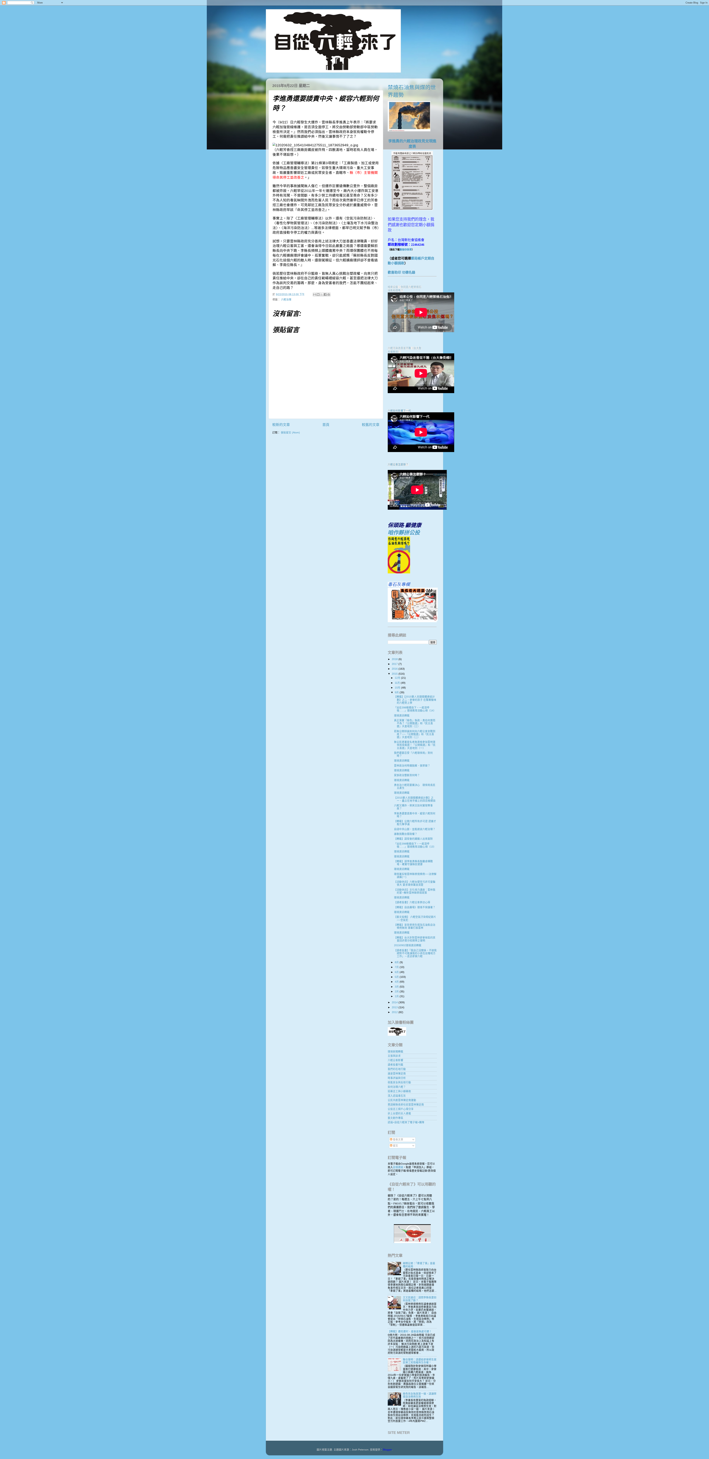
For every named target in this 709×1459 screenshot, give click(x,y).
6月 (397, 972)
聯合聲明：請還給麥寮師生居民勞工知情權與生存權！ (419, 1361)
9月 (397, 692)
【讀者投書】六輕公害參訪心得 (412, 902)
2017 (395, 664)
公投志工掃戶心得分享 (401, 1109)
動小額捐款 (396, 263)
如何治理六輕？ (397, 1086)
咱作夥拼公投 (404, 533)
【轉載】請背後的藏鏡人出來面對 (413, 838)
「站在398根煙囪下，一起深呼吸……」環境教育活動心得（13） (415, 845)
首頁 (325, 425)
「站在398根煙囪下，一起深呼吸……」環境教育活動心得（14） (415, 709)
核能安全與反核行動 (399, 1082)
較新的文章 (281, 425)
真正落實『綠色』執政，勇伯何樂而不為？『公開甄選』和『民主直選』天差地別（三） (414, 723)
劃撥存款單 (406, 249)
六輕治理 (286, 299)
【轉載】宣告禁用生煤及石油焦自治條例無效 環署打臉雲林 (414, 926)
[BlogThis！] (318, 294)
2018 (395, 659)
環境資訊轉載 (402, 715)
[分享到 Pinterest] (328, 294)
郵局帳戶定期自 (422, 258)
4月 (397, 981)
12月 (398, 677)
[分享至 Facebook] (325, 294)
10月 (398, 687)
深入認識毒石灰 (397, 1095)
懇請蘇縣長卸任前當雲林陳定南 (406, 1104)
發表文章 (397, 1139)
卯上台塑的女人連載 (399, 1113)
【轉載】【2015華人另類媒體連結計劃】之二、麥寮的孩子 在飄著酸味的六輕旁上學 (415, 699)
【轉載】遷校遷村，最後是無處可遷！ (410, 1331)
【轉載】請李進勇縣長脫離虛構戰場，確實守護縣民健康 (413, 863)
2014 (395, 1002)
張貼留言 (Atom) (290, 432)
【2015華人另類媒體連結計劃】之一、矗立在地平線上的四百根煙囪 (415, 799)
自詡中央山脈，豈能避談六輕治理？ (414, 829)
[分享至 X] (321, 294)
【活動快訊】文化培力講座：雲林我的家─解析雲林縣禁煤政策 (414, 891)
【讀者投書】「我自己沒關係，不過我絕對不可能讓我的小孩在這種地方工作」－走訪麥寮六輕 (415, 953)
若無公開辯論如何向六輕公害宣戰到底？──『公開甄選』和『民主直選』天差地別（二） (414, 734)
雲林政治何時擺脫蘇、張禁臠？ (412, 765)
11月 (398, 682)
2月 (397, 991)
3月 (397, 986)
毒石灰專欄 (399, 584)
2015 (395, 673)
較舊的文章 (370, 425)
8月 (397, 962)
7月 (397, 967)
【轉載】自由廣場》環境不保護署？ (414, 907)
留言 (395, 1145)
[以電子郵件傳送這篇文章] (314, 294)
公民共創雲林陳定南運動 (402, 1100)
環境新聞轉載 (395, 1051)
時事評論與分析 (397, 1078)
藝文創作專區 (395, 1118)
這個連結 (398, 1167)
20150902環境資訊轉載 (407, 945)
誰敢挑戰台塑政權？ (405, 834)
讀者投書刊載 (395, 1064)
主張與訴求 (394, 1055)
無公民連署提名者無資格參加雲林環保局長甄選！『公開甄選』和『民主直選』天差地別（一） (415, 745)
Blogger (387, 1449)
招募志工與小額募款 (399, 1091)
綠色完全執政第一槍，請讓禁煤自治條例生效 (419, 1395)
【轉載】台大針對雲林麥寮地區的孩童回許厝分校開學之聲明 (414, 939)
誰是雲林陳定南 (397, 1073)
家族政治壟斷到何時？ (407, 775)
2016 (395, 668)
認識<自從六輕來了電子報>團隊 (406, 1122)
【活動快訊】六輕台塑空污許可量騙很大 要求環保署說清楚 (414, 883)
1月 (397, 996)
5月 (397, 977)
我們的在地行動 (397, 1069)
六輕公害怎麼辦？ (398, 464)
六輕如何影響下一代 (399, 410)
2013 (395, 1007)
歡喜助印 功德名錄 (401, 272)
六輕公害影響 (395, 1060)
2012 (395, 1012)
